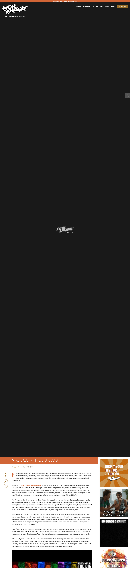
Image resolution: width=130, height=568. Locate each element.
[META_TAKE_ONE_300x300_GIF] (114, 519)
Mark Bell (17, 467)
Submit (112, 6)
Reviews (78, 6)
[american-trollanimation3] (114, 549)
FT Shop (122, 6)
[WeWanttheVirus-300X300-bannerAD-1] (114, 489)
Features (95, 6)
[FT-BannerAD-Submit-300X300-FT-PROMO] (114, 459)
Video (107, 6)
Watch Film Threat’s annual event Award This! (65, 1)
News (101, 6)
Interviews (86, 6)
